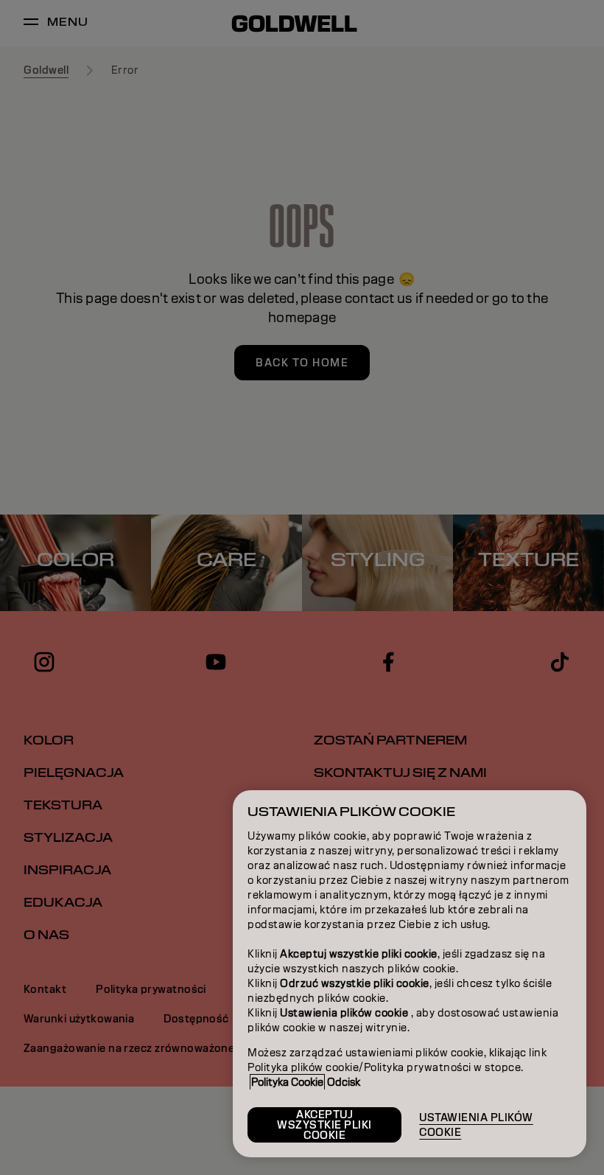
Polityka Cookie (287, 1082)
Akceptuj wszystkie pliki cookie (324, 1125)
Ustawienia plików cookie (476, 1125)
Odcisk (343, 1082)
